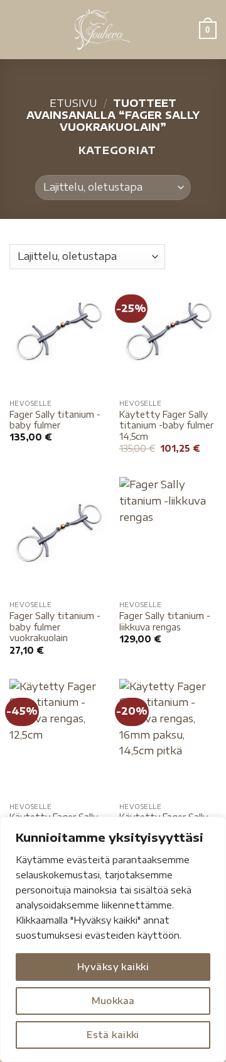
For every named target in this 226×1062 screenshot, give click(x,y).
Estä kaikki (113, 1034)
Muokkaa (113, 1000)
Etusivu (73, 103)
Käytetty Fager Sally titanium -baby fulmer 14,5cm (166, 425)
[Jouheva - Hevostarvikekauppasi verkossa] (102, 29)
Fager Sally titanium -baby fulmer (54, 420)
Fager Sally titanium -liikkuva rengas (164, 621)
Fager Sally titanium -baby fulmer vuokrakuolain (54, 626)
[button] (16, 29)
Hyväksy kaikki (113, 966)
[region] (113, 939)
